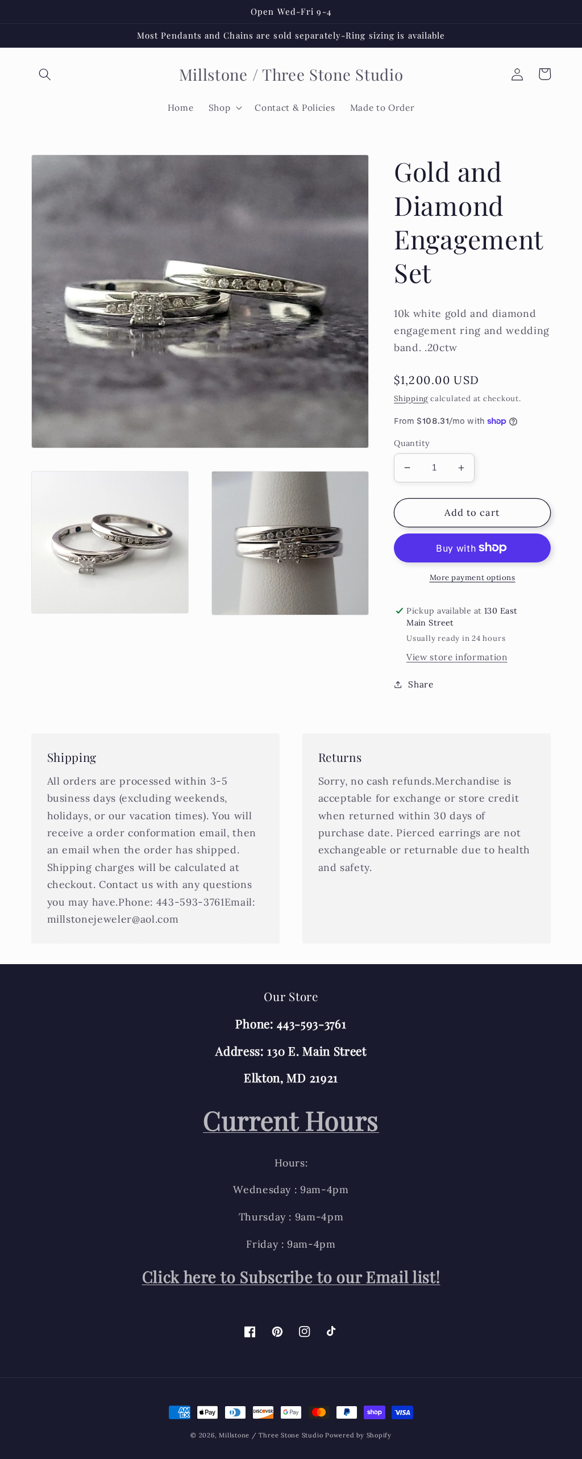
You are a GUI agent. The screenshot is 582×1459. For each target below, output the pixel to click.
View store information (457, 657)
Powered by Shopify (358, 1435)
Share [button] (420, 684)
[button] (45, 73)
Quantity (412, 443)
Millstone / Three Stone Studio (271, 1435)
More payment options (473, 577)
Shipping (411, 398)
